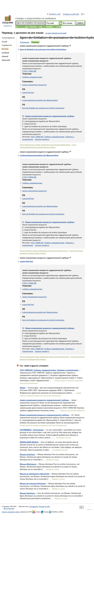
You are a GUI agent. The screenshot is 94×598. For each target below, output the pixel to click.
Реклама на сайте (44, 506)
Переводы (33, 27)
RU (82, 14)
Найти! (80, 23)
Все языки (5, 49)
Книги (44, 27)
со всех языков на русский (55, 33)
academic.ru (8, 26)
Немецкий (5, 56)
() (28, 464)
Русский (4, 41)
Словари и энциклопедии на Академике (35, 18)
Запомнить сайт (55, 14)
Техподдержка (33, 506)
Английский (5, 52)
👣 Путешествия (9, 508)
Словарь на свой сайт (71, 14)
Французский (6, 60)
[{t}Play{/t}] (70, 45)
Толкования (21, 27)
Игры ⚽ (56, 27)
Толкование (24, 42)
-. (49, 370)
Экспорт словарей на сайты (10, 512)
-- (45, 145)
